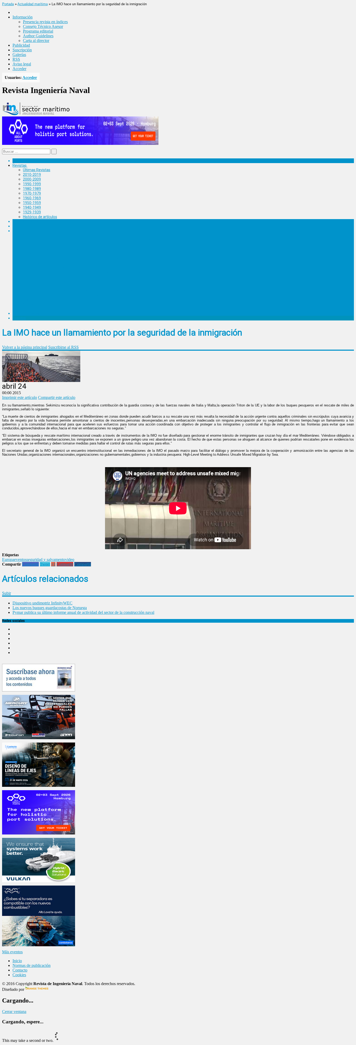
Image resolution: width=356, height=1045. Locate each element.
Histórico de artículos (40, 217)
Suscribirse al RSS (63, 347)
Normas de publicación (41, 304)
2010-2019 (32, 174)
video (69, 559)
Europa (8, 559)
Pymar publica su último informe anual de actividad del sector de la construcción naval (83, 612)
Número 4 (31, 253)
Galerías (19, 54)
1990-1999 (32, 184)
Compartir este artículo (56, 397)
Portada (8, 4)
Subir (6, 593)
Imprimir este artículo (19, 397)
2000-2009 (32, 179)
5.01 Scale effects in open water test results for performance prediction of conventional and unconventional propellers (130, 249)
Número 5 (31, 244)
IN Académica (24, 231)
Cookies (19, 975)
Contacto (20, 970)
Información (33, 309)
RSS (16, 59)
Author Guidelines (38, 36)
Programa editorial (38, 31)
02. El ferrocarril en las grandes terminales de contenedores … (83, 295)
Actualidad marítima (32, 4)
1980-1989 (32, 189)
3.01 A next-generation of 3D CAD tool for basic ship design (81, 267)
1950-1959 (32, 203)
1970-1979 (32, 193)
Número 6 (31, 235)
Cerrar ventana (14, 1011)
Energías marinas (27, 221)
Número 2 (31, 276)
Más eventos (12, 952)
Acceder (19, 68)
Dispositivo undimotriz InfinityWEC (42, 603)
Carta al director (36, 40)
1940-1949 (32, 207)
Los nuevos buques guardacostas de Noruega (50, 607)
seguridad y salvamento (46, 559)
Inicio (17, 961)
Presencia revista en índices (45, 22)
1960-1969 (32, 198)
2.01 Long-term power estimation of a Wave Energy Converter (84, 281)
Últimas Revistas (36, 170)
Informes (20, 226)
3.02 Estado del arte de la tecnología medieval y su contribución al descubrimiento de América (110, 272)
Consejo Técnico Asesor (43, 26)
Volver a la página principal (24, 347)
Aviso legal (22, 64)
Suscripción (22, 50)
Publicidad (21, 45)
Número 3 (31, 263)
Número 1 (31, 285)
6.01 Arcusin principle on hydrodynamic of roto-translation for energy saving (95, 240)
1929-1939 (32, 212)
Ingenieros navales (28, 313)
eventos (20, 559)
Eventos (19, 318)
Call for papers (35, 299)
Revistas (20, 165)
